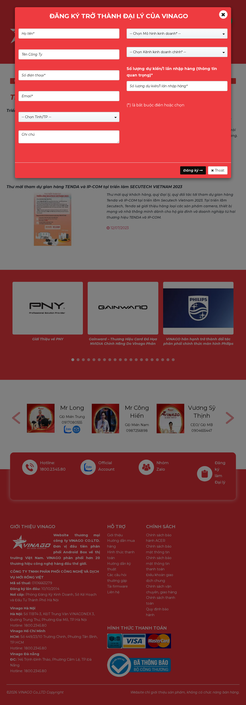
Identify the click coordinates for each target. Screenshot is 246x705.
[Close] (223, 14)
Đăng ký (191, 170)
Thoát (219, 170)
